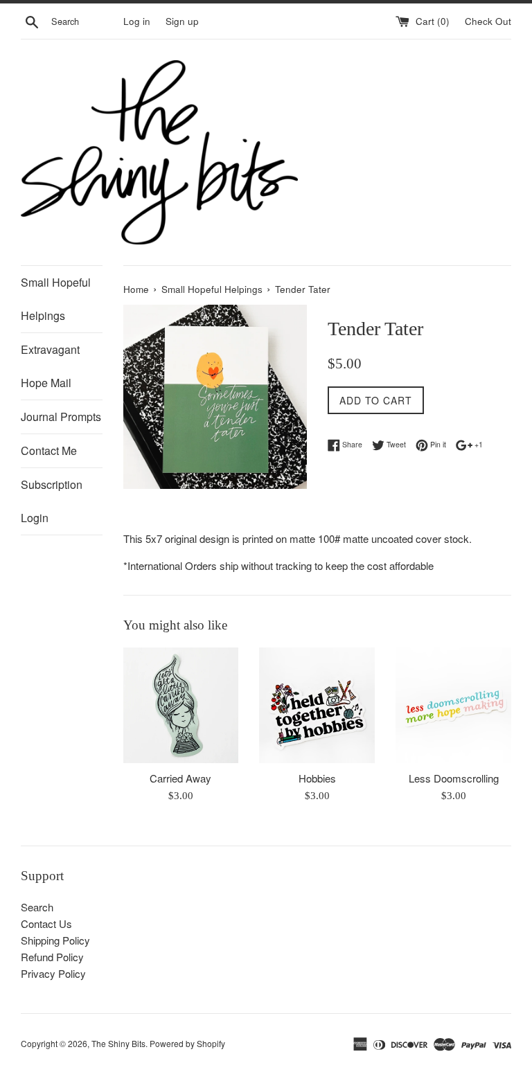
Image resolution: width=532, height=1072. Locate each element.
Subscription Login (51, 501)
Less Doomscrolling (454, 778)
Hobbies (317, 778)
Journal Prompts (61, 417)
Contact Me (49, 450)
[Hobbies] (317, 705)
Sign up (182, 21)
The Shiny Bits (118, 1043)
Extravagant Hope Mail (50, 366)
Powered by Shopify (187, 1043)
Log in (136, 21)
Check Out (488, 21)
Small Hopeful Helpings (56, 298)
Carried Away (180, 778)
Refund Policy (52, 956)
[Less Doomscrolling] (453, 705)
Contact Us (46, 923)
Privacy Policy (53, 973)
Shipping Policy (55, 940)
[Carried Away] (181, 705)
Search (37, 907)
